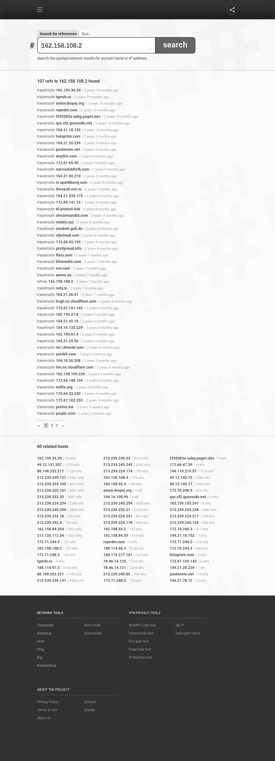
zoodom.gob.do (59, 228)
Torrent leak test (141, 633)
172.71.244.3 (48, 542)
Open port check (188, 633)
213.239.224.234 (51, 503)
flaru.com (54, 255)
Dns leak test (139, 641)
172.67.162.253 (60, 400)
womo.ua (54, 275)
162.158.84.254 (50, 529)
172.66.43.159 (59, 242)
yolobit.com (56, 354)
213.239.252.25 (50, 497)
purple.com (56, 413)
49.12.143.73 (181, 477)
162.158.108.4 (115, 477)
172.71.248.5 (114, 580)
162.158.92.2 (114, 529)
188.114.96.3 (114, 548)
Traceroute (45, 625)
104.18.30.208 (59, 360)
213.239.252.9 (49, 522)
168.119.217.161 (117, 555)
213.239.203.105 (51, 484)
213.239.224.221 (117, 516)
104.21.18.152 (59, 130)
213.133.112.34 (50, 535)
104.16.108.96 (115, 497)
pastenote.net (58, 149)
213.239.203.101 (51, 490)
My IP (180, 625)
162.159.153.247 (184, 503)
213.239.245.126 (184, 522)
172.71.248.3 (48, 555)
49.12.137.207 (49, 464)
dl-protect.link (58, 209)
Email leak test (140, 649)
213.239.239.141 (51, 580)
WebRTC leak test (142, 625)
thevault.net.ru (59, 189)
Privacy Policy (47, 702)
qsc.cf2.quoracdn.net (64, 123)
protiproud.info (59, 248)
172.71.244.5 (181, 542)
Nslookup (44, 633)
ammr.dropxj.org (60, 103)
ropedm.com (57, 110)
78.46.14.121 (114, 567)
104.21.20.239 (59, 143)
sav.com (53, 268)
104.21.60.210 (59, 176)
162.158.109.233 (61, 374)
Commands (93, 633)
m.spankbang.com (62, 182)
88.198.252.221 (50, 574)
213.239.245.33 (116, 458)
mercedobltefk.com (63, 169)
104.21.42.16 (57, 321)
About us (43, 718)
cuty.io (52, 288)
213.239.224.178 (117, 522)
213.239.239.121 (51, 477)
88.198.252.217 (50, 471)
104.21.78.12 (181, 580)
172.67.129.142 (183, 561)
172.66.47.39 (181, 464)
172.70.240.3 (181, 529)
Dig (39, 657)
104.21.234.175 (60, 196)
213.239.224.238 (184, 510)
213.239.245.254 (117, 503)
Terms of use (47, 710)
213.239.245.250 (51, 510)
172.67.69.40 (57, 163)
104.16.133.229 (60, 327)
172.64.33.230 (59, 393)
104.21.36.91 (57, 294)
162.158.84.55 (115, 535)
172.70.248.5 (181, 490)
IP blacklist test (140, 657)
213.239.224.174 (117, 471)
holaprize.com (58, 136)
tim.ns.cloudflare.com (65, 367)
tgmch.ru (54, 97)
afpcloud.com (58, 235)
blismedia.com (59, 261)
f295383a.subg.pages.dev (68, 116)
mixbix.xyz (55, 222)
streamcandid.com (62, 215)
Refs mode (92, 625)
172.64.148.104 (60, 380)
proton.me (55, 407)
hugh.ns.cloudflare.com (66, 301)
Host (40, 641)
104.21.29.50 (57, 341)
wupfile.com (57, 156)
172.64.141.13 (59, 202)
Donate (89, 710)
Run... (87, 34)
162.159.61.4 (57, 334)
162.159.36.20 (59, 90)
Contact (90, 702)
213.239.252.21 (116, 510)
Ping (40, 649)
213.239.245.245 (117, 464)
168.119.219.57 (183, 471)
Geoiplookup (46, 665)
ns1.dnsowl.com (60, 347)
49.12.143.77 (181, 484)
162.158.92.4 (114, 484)
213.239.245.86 (116, 574)
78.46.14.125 (114, 561)
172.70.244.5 (181, 548)
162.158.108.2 (55, 281)
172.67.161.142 (60, 308)
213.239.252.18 (50, 516)
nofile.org (55, 387)
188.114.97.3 (48, 567)
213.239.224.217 (184, 516)
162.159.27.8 (57, 314)
